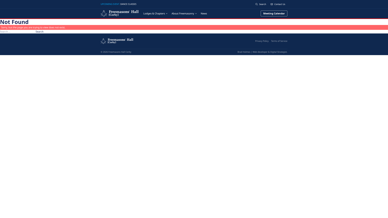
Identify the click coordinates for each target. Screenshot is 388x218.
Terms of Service (279, 41)
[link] (277, 4)
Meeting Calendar (274, 13)
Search (39, 31)
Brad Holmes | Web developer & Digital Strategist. (262, 52)
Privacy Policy (262, 41)
